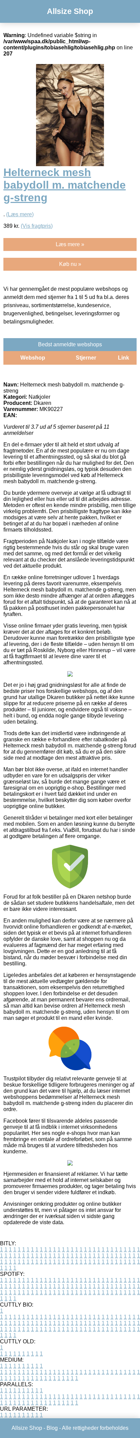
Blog (52, 1428)
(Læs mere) (20, 214)
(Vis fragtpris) (37, 226)
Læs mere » (70, 244)
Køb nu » (70, 264)
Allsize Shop (70, 11)
